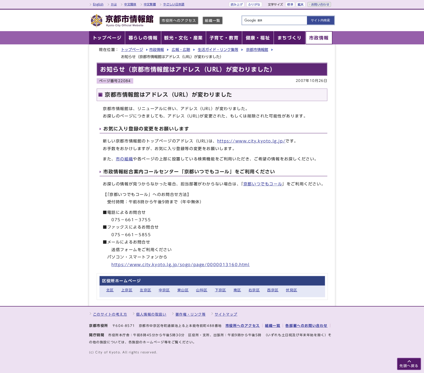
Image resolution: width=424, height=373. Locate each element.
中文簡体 (130, 4)
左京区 (145, 290)
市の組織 (124, 159)
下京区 (220, 290)
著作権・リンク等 (190, 314)
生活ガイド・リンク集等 (218, 49)
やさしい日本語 (174, 4)
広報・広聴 (181, 49)
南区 (237, 290)
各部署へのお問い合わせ (306, 325)
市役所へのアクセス (179, 20)
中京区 (164, 290)
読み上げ (237, 4)
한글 (114, 4)
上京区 (126, 290)
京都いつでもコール (262, 184)
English (98, 4)
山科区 (201, 290)
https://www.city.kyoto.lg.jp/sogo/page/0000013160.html (180, 265)
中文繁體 (150, 4)
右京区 (254, 290)
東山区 (183, 290)
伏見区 (291, 290)
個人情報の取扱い (151, 314)
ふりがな (254, 4)
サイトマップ (226, 314)
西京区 (272, 290)
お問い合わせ (320, 4)
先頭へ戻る (409, 366)
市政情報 (156, 49)
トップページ (132, 49)
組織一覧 (212, 20)
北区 (110, 290)
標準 (290, 4)
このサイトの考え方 (110, 314)
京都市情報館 (257, 49)
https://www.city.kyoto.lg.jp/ (251, 141)
